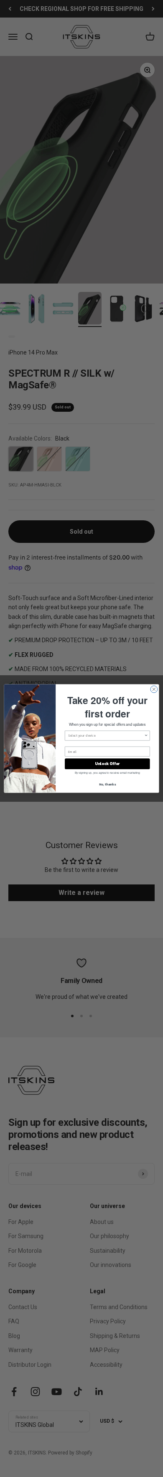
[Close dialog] (154, 689)
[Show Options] (146, 735)
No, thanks (107, 784)
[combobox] (106, 735)
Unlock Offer (107, 764)
